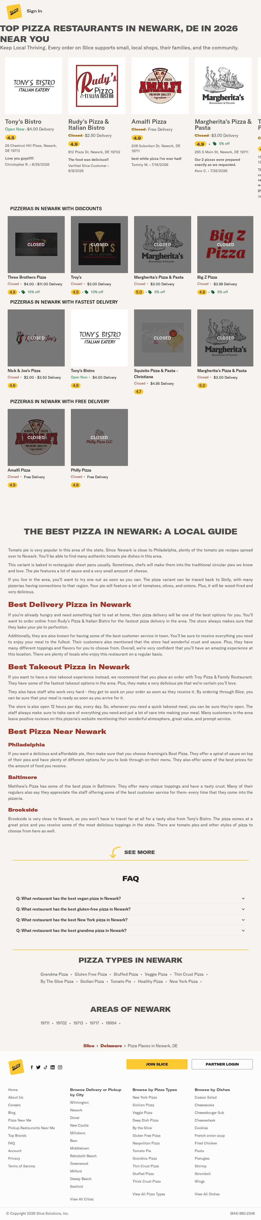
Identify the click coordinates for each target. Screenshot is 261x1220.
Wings (200, 1181)
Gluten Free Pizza (147, 1135)
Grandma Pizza (145, 1158)
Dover (75, 1117)
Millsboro (77, 1133)
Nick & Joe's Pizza (24, 370)
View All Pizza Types (149, 1194)
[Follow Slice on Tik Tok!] (45, 1067)
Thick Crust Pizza (147, 1181)
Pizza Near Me (19, 1120)
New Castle (79, 1125)
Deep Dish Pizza (146, 1120)
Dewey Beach (81, 1178)
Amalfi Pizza (19, 470)
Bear (73, 1140)
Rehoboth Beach (83, 1156)
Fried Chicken (206, 1143)
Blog (11, 1112)
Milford (76, 1171)
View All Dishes (207, 1194)
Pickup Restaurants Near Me (31, 1128)
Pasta (199, 1150)
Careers (14, 1105)
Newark (76, 1110)
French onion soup (210, 1135)
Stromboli (203, 1173)
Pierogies (202, 1158)
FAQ (11, 1143)
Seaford (76, 1186)
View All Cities (82, 1199)
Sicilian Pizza (143, 1105)
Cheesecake (204, 1105)
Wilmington (79, 1102)
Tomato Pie (142, 1150)
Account (14, 1150)
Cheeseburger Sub (209, 1112)
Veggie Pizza (142, 1112)
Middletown (79, 1148)
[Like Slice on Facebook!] (32, 1067)
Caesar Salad (206, 1097)
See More (139, 852)
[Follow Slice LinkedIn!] (52, 1067)
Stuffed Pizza (143, 1173)
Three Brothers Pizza (27, 277)
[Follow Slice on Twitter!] (38, 1067)
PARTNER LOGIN (222, 1064)
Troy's (76, 277)
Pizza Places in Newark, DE (153, 1045)
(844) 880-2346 (242, 1213)
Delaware (111, 1045)
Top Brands (17, 1135)
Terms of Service (21, 1166)
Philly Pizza (81, 470)
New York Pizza (145, 1097)
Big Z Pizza (207, 277)
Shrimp (200, 1166)
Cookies (201, 1128)
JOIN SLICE (157, 1064)
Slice (89, 1045)
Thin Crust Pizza (146, 1166)
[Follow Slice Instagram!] (60, 1067)
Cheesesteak (205, 1120)
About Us (15, 1097)
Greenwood (79, 1163)
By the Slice (142, 1128)
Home (13, 1089)
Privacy (14, 1158)
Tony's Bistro (83, 370)
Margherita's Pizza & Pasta (159, 277)
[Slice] (13, 11)
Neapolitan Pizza (146, 1143)
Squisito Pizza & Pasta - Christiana (156, 373)
